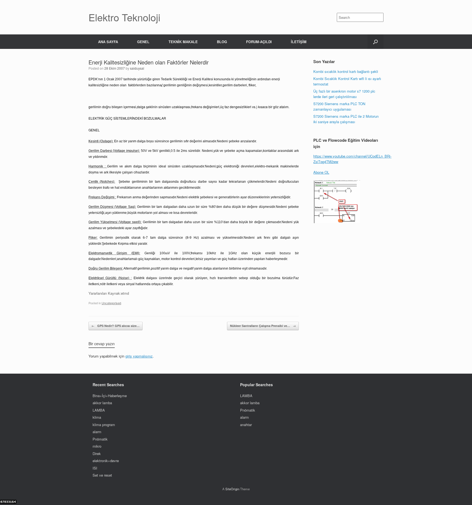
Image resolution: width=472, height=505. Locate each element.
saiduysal (137, 68)
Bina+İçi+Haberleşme (110, 395)
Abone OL (321, 172)
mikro (97, 446)
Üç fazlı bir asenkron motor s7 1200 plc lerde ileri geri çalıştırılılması (344, 93)
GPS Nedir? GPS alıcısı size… (116, 326)
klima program (104, 424)
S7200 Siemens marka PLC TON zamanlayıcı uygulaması (339, 106)
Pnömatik (100, 439)
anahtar (246, 424)
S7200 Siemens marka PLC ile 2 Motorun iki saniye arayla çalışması (346, 119)
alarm (97, 431)
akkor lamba (102, 402)
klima (97, 417)
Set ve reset (102, 475)
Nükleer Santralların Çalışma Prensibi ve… (263, 326)
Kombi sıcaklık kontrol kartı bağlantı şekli (345, 71)
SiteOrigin (232, 489)
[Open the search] (375, 41)
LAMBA (99, 410)
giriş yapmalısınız (139, 356)
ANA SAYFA (108, 41)
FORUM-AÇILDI (259, 41)
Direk (97, 453)
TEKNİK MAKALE (183, 41)
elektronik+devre (106, 460)
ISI (95, 468)
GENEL (143, 41)
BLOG (222, 41)
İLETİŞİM (298, 41)
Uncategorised (111, 303)
